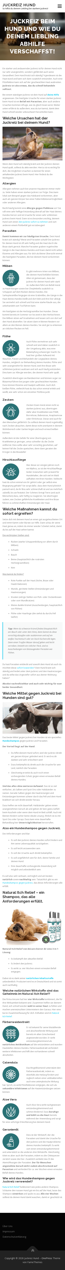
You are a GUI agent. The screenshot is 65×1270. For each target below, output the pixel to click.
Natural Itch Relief (10, 1187)
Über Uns (7, 1226)
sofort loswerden (25, 667)
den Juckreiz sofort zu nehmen (33, 221)
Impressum (8, 1231)
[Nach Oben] (32, 1250)
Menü (59, 6)
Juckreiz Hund (19, 5)
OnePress (47, 1258)
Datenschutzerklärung (14, 1236)
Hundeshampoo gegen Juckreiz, (17, 882)
